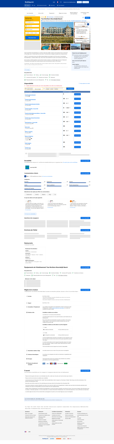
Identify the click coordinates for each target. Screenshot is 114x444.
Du (25, 24)
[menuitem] (27, 5)
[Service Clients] (60, 2)
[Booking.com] (29, 2)
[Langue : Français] (57, 2)
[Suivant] (89, 34)
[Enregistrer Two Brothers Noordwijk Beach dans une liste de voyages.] (83, 17)
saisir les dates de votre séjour (58, 404)
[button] (32, 33)
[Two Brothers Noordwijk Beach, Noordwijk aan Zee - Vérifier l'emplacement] (41, 21)
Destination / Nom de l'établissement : (29, 20)
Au (25, 27)
